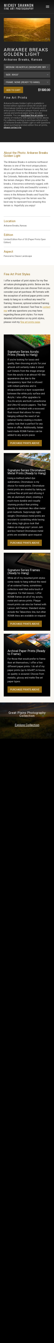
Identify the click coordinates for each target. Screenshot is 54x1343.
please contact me (12, 127)
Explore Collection (27, 725)
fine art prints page (30, 322)
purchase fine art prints (32, 115)
